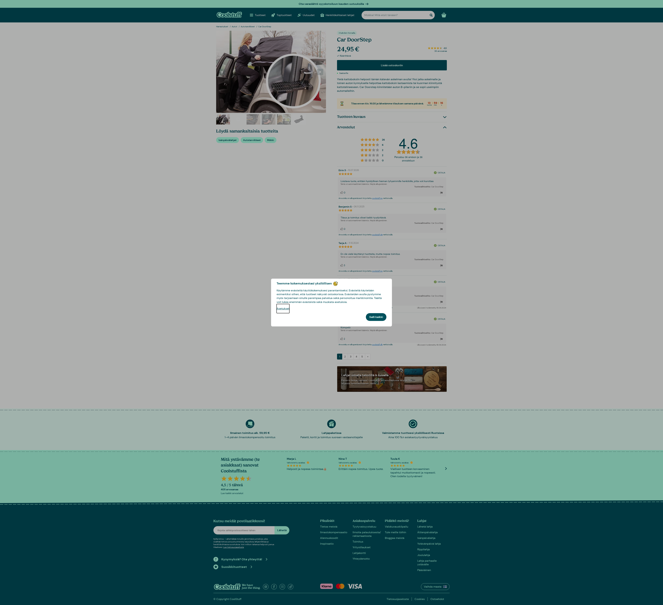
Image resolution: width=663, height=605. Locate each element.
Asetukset (283, 308)
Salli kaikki (376, 317)
